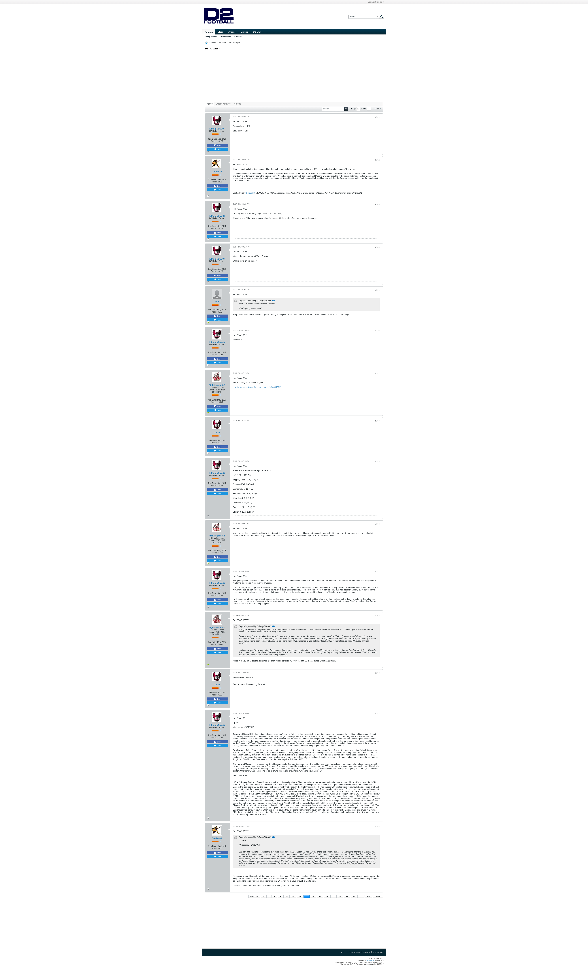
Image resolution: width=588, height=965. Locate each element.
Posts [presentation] (210, 104)
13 (306, 897)
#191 (377, 571)
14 (313, 897)
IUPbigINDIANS (217, 128)
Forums (209, 32)
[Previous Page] (368, 109)
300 (368, 897)
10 (286, 897)
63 (354, 897)
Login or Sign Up (375, 2)
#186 (377, 331)
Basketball (222, 42)
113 (360, 897)
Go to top (378, 952)
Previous (254, 897)
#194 (377, 713)
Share (218, 145)
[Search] (381, 17)
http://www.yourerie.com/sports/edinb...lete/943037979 (257, 387)
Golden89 (217, 171)
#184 (377, 247)
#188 (377, 421)
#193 (377, 673)
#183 (377, 204)
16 (327, 897)
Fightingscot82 (217, 385)
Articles (232, 32)
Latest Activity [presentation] (223, 104)
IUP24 (217, 432)
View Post (273, 300)
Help (343, 952)
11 (293, 897)
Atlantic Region (234, 42)
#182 (377, 160)
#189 (377, 461)
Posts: (214, 141)
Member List (226, 37)
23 (347, 897)
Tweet (218, 149)
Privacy (366, 952)
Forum (213, 42)
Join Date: (212, 139)
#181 (377, 117)
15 (320, 897)
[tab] (209, 104)
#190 (377, 524)
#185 (377, 290)
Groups (244, 32)
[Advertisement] (294, 75)
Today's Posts (211, 37)
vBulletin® (370, 960)
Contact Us (354, 952)
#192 (377, 616)
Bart (217, 301)
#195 (377, 827)
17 (333, 897)
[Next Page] (370, 109)
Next (378, 897)
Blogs (220, 32)
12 (300, 897)
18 (340, 897)
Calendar (238, 37)
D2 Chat (257, 32)
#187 (377, 373)
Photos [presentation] (237, 104)
